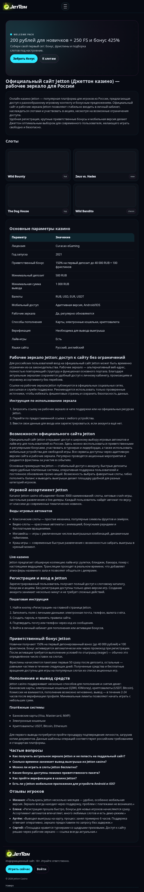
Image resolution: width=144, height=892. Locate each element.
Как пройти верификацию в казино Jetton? (44, 778)
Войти (41, 869)
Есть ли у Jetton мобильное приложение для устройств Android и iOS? (63, 784)
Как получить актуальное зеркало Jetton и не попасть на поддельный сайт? (68, 756)
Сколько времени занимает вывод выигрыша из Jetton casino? (59, 762)
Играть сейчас (19, 869)
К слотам (49, 59)
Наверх (10, 885)
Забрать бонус (24, 59)
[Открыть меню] (65, 6)
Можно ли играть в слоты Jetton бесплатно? (44, 767)
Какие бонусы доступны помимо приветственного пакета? (56, 773)
